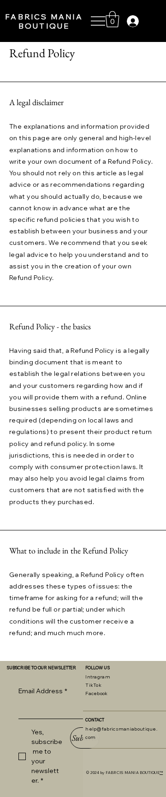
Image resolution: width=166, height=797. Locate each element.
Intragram (97, 677)
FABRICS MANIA (44, 16)
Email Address (42, 691)
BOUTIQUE (44, 25)
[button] (112, 19)
